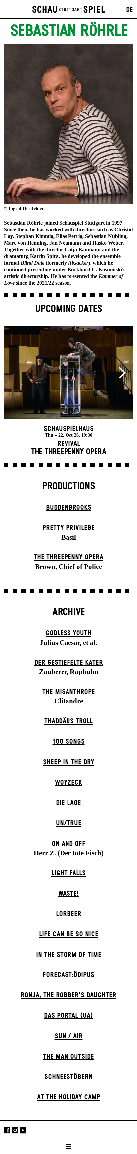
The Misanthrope (68, 692)
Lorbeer (68, 914)
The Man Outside (68, 1056)
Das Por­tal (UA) (68, 1015)
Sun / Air (69, 1036)
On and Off (68, 844)
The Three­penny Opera (68, 557)
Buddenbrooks (68, 507)
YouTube (23, 1130)
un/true (68, 823)
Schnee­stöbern (68, 1077)
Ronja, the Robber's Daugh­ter (68, 995)
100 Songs (69, 741)
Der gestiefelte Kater (68, 662)
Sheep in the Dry (68, 762)
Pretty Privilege (68, 528)
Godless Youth (68, 633)
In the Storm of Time (68, 955)
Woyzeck (68, 782)
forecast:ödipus (68, 975)
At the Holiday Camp (68, 1097)
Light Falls (68, 873)
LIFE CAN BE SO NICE (68, 934)
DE (129, 9)
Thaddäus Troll (68, 721)
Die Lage (68, 803)
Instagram (15, 1130)
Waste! (68, 893)
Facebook (7, 1130)
